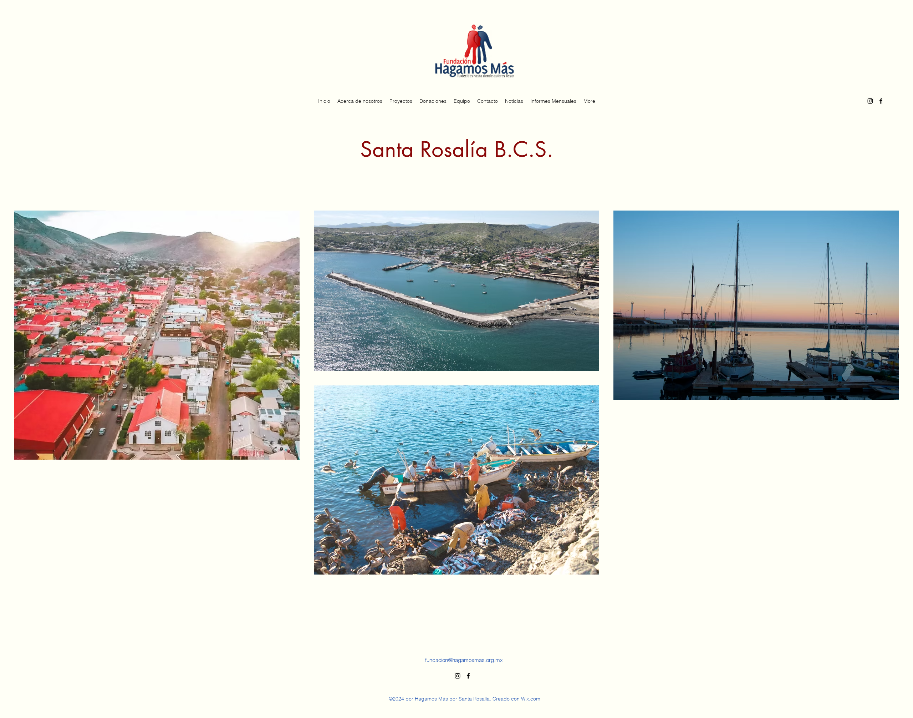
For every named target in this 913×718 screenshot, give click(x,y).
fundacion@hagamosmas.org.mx (464, 660)
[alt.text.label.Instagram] (870, 101)
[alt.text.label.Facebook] (880, 101)
